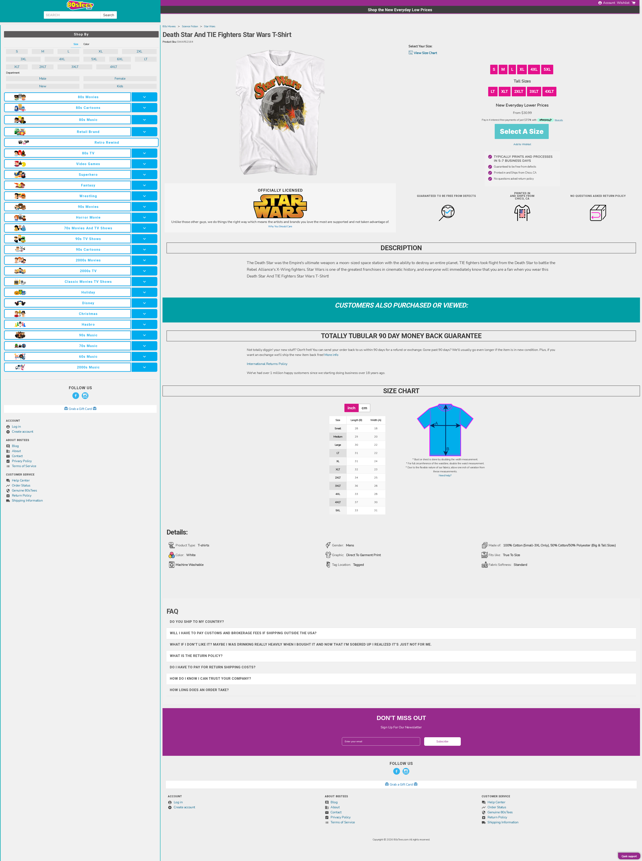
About (16, 451)
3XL (23, 59)
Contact (17, 456)
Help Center (21, 480)
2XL (139, 51)
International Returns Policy (267, 364)
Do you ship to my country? (197, 622)
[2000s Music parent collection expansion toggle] (144, 367)
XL (100, 51)
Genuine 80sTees (24, 490)
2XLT (42, 67)
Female (120, 78)
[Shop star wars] (280, 217)
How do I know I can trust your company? (210, 679)
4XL (62, 59)
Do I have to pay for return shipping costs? (213, 667)
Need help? (445, 475)
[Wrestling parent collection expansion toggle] (144, 196)
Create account (22, 431)
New (42, 86)
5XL (94, 59)
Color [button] (86, 44)
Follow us (80, 388)
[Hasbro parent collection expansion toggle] (144, 324)
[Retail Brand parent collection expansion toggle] (144, 131)
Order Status (21, 485)
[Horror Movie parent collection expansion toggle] (144, 217)
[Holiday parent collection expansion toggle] (144, 292)
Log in (16, 426)
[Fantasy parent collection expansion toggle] (144, 185)
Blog (15, 446)
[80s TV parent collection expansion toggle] (144, 153)
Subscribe (442, 741)
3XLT (74, 67)
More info (331, 355)
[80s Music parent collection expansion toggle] (144, 119)
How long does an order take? (199, 690)
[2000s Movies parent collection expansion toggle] (144, 260)
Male (42, 78)
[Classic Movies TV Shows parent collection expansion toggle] (144, 281)
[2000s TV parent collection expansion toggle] (144, 270)
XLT (17, 67)
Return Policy (21, 495)
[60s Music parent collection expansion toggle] (144, 356)
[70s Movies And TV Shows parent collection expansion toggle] (144, 228)
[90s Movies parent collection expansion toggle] (144, 206)
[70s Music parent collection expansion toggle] (144, 345)
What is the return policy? (196, 656)
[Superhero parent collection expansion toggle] (144, 174)
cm (364, 408)
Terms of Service (24, 466)
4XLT (113, 67)
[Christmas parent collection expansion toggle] (144, 313)
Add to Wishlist (522, 144)
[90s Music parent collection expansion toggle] (144, 335)
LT (145, 59)
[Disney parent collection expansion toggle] (144, 303)
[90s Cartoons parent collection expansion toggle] (144, 249)
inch (351, 408)
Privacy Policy (22, 461)
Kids (120, 86)
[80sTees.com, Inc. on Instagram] (85, 396)
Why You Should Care (280, 226)
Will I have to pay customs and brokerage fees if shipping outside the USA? (243, 633)
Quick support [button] (629, 856)
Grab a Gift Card (80, 409)
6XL (120, 59)
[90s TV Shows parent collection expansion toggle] (144, 238)
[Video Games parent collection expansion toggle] (144, 163)
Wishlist (623, 3)
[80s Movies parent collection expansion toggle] (144, 97)
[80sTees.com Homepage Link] (80, 9)
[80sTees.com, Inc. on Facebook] (76, 396)
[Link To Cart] (633, 2)
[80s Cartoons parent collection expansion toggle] (144, 107)
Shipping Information (27, 500)
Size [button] (76, 44)
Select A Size (522, 131)
